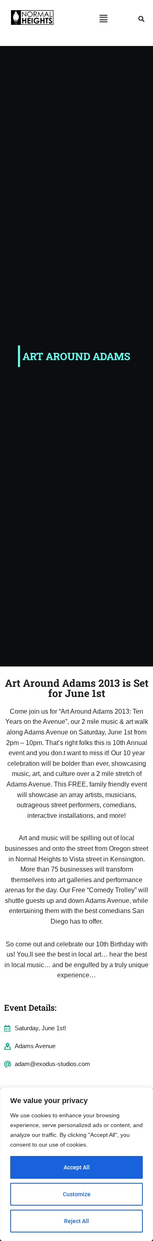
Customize (77, 1194)
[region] (76, 1164)
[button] (103, 18)
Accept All (77, 1167)
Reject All (76, 1221)
